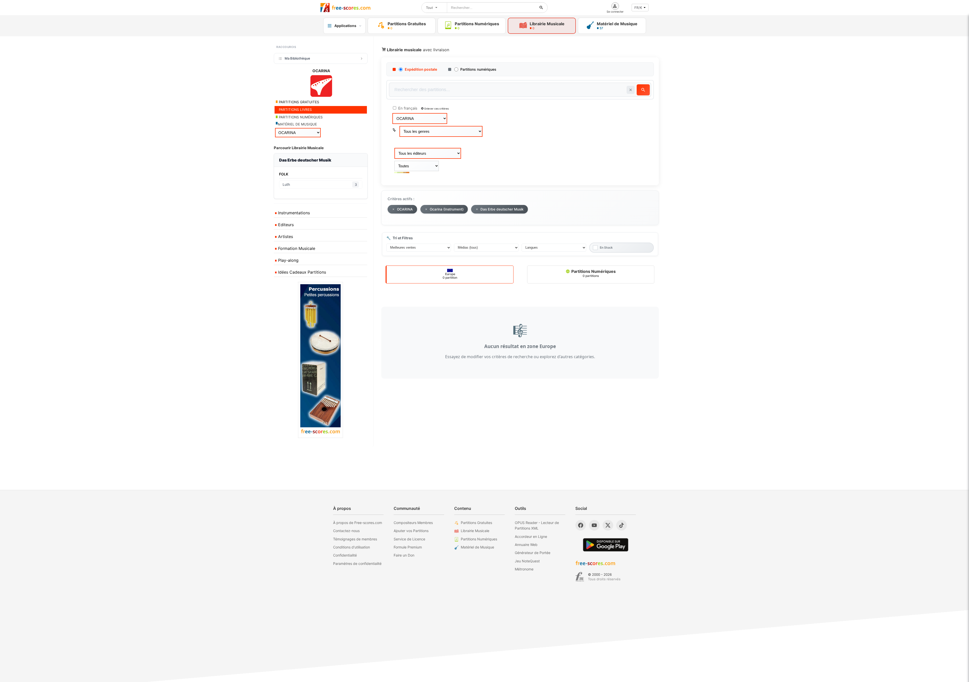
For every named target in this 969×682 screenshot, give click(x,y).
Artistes (285, 236)
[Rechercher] (541, 8)
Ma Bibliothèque (297, 58)
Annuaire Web (526, 544)
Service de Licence (409, 539)
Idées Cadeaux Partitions (301, 272)
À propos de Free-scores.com (357, 522)
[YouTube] (594, 525)
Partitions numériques (478, 69)
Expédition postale (421, 69)
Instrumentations (293, 212)
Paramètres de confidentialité (357, 563)
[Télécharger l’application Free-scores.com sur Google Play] (605, 545)
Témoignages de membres (355, 539)
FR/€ (638, 8)
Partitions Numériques (593, 273)
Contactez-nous (346, 531)
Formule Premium (408, 547)
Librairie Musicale (475, 531)
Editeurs (285, 224)
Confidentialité (345, 555)
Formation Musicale (296, 248)
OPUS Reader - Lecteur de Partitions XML (537, 525)
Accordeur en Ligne (531, 536)
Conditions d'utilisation (351, 547)
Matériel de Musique (477, 547)
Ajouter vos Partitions (411, 531)
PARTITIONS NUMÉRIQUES (300, 117)
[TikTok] (621, 525)
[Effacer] (631, 90)
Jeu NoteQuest (527, 561)
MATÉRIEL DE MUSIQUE (297, 124)
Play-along (288, 260)
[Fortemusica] (579, 577)
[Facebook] (580, 525)
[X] (608, 525)
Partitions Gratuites (476, 522)
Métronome (524, 569)
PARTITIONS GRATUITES (298, 102)
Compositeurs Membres (413, 522)
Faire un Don (404, 555)
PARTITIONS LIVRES (295, 110)
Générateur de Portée (532, 552)
